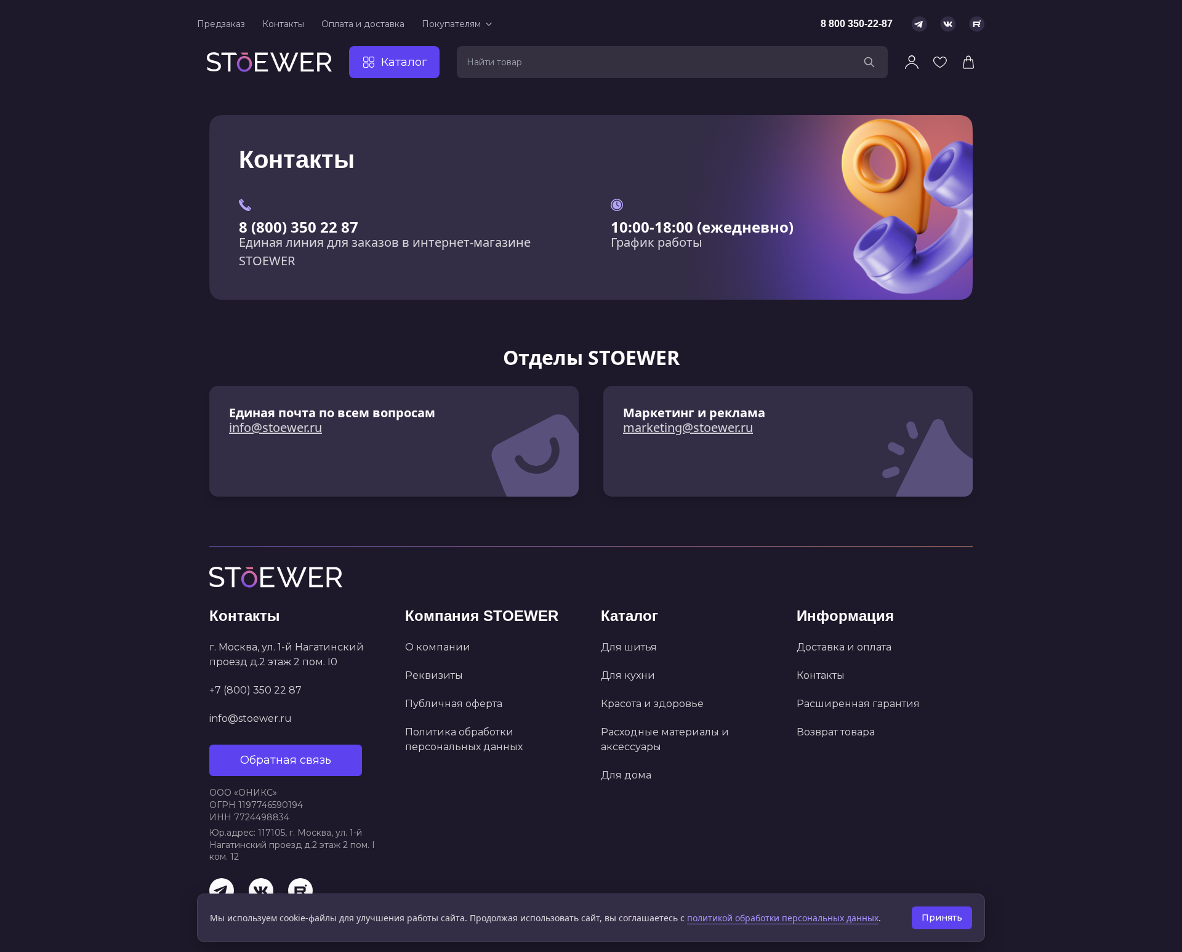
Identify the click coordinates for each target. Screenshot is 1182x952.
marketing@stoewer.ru (688, 427)
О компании (437, 647)
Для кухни (628, 675)
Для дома (626, 775)
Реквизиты (434, 675)
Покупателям (451, 24)
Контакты (283, 24)
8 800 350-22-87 (857, 23)
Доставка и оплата (844, 647)
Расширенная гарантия (858, 704)
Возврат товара (836, 732)
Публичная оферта (453, 704)
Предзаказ (221, 24)
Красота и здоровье (652, 704)
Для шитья (629, 647)
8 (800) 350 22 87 (298, 227)
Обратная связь (285, 760)
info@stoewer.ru (275, 427)
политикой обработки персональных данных (782, 918)
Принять (942, 917)
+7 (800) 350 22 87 (255, 690)
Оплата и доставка (362, 24)
